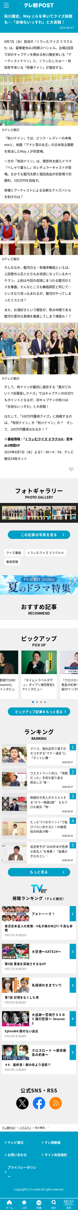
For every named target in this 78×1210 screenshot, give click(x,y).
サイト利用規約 (56, 1154)
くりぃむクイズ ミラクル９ (45, 552)
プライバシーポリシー (22, 1172)
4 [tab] (45, 702)
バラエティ (25, 1127)
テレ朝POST (39, 5)
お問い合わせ (17, 1154)
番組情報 (12, 561)
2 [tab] (37, 702)
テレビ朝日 (16, 1142)
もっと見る (39, 872)
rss (55, 1103)
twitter (22, 1103)
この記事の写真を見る (39, 534)
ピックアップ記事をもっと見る (39, 711)
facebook (39, 1103)
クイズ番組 (13, 552)
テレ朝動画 (53, 1142)
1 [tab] (33, 702)
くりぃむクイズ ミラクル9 (44, 438)
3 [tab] (41, 702)
